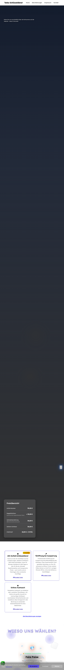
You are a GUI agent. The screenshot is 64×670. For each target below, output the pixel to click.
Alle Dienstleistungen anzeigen (32, 616)
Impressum (47, 2)
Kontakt (56, 2)
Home (28, 2)
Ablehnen (57, 666)
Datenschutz (9, 667)
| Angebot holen (18, 577)
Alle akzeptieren (33, 666)
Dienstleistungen (37, 2)
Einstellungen (45, 666)
